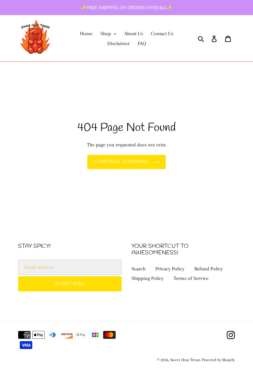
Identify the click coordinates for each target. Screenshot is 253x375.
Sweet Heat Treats (185, 360)
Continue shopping (121, 162)
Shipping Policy (147, 278)
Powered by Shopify (218, 360)
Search (138, 269)
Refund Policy (208, 269)
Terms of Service (191, 278)
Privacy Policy (169, 269)
